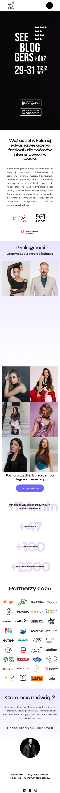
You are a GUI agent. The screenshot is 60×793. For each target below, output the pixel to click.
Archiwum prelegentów (37, 778)
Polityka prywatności (37, 774)
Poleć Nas (15, 778)
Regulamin (17, 774)
